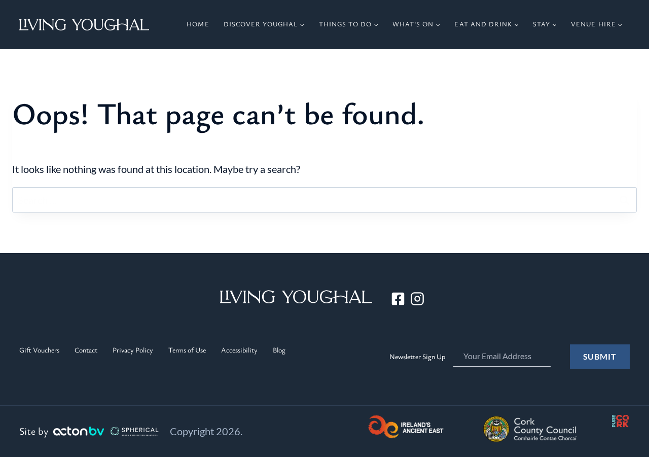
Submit (600, 356)
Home (198, 24)
